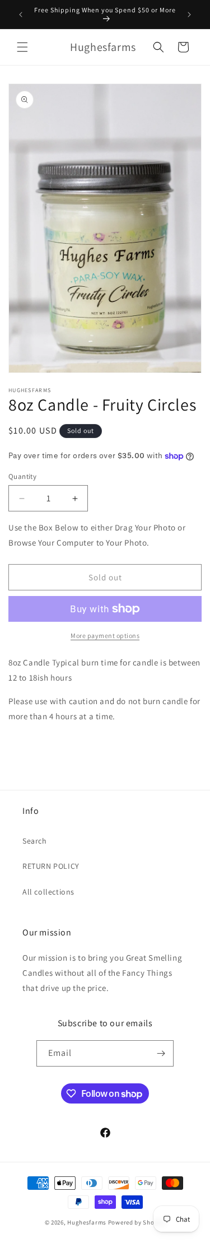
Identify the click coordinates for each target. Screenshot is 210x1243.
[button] (22, 47)
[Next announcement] (189, 14)
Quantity (22, 476)
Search (34, 841)
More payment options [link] (105, 635)
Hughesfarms (86, 1222)
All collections (48, 892)
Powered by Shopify (137, 1222)
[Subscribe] (160, 1053)
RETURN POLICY (51, 866)
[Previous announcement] (20, 14)
